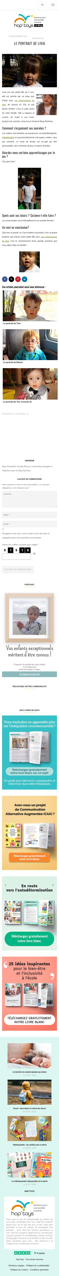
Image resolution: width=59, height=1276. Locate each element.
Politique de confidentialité (37, 1265)
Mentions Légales (16, 1265)
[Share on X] (11, 279)
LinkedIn (33, 695)
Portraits (38, 38)
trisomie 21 (22, 414)
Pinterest (24, 695)
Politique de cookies (19, 1269)
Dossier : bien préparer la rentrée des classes (29, 1108)
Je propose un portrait (29, 674)
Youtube (43, 695)
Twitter (52, 695)
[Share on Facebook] (5, 279)
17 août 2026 (29, 1148)
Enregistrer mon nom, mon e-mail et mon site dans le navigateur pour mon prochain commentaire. (26, 535)
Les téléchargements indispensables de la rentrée (29, 1181)
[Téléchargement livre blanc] (29, 752)
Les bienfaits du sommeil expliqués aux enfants (29, 1072)
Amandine (29, 461)
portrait (9, 414)
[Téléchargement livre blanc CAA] (29, 833)
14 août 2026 (29, 1184)
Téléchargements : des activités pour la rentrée (30, 1145)
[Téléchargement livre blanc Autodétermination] (29, 913)
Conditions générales (39, 1269)
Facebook (6, 695)
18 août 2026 (29, 1112)
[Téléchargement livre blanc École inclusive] (29, 993)
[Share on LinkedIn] (24, 279)
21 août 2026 (29, 1075)
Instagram (15, 695)
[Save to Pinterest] (18, 279)
